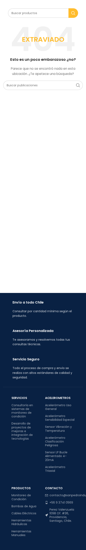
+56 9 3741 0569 (61, 502)
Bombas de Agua (23, 506)
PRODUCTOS (21, 488)
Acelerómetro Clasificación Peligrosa (55, 441)
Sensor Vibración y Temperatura (58, 429)
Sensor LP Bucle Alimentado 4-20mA (56, 456)
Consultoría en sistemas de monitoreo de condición (22, 411)
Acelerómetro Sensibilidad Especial (60, 418)
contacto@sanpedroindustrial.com (62, 495)
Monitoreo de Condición (21, 497)
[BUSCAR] (73, 13)
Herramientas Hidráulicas (21, 522)
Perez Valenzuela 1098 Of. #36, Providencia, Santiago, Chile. (61, 515)
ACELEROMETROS (58, 398)
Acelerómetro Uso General (58, 407)
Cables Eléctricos (23, 513)
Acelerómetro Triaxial (55, 469)
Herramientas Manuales (21, 533)
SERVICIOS (19, 398)
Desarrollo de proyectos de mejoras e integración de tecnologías (22, 431)
